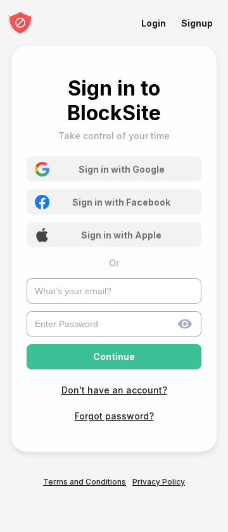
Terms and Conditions (84, 481)
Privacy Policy (158, 481)
